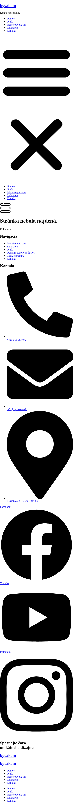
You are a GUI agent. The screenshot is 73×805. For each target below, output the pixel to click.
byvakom (8, 5)
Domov (11, 18)
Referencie (12, 27)
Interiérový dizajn (16, 24)
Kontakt (11, 30)
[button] (36, 108)
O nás (10, 21)
